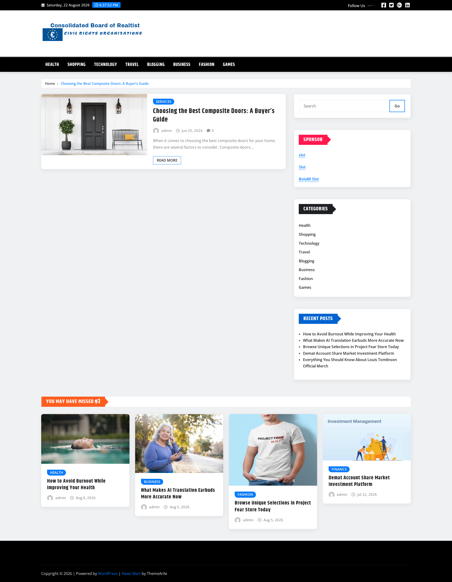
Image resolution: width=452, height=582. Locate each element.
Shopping (77, 64)
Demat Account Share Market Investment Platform (348, 353)
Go (397, 106)
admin (166, 130)
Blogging (156, 64)
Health (52, 64)
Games (229, 64)
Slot (302, 167)
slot (302, 155)
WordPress (108, 573)
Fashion (206, 64)
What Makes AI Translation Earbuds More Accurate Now (353, 340)
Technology (105, 64)
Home (50, 83)
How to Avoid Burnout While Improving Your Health (349, 334)
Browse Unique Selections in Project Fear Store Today (351, 346)
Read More (167, 160)
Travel (132, 64)
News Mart (131, 573)
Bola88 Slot (309, 179)
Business (181, 64)
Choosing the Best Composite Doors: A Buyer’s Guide (105, 83)
